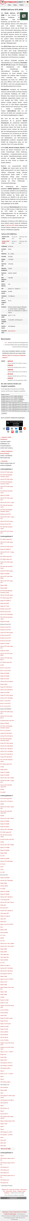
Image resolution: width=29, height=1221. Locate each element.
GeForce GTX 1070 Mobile (6, 751)
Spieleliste (3, 461)
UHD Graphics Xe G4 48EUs (7, 1100)
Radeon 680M (3, 951)
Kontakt (24, 1212)
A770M (2, 665)
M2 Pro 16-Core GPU (5, 703)
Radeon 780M (3, 929)
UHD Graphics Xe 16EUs (6, 1132)
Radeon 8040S (3, 769)
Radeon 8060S (3, 588)
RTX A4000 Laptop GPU (6, 598)
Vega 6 (2, 1111)
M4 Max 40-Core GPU (5, 524)
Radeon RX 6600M (4, 676)
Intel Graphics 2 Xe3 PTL (6, 1062)
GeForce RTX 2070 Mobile (6, 681)
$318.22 (10, 374)
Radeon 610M (3, 1123)
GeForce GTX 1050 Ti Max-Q (7, 946)
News (15, 5)
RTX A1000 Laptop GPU (6, 798)
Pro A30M (2, 888)
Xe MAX (2, 997)
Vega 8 (2, 1079)
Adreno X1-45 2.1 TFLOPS (6, 1051)
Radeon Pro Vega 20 (5, 916)
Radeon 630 (3, 1054)
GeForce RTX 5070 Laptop (6, 521)
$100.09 (10, 378)
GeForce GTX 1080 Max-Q (6, 748)
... (27, 5)
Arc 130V (2, 940)
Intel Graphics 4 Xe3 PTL (6, 973)
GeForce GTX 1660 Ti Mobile (7, 778)
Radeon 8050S (3, 684)
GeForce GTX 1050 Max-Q (6, 971)
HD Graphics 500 (4, 1182)
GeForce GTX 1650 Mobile (6, 880)
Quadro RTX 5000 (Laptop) (6, 632)
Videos (21, 5)
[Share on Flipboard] (12, 431)
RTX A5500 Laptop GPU (6, 539)
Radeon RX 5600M (4, 775)
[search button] (23, 2)
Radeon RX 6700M (4, 621)
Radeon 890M (3, 853)
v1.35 (2, 414)
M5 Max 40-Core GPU (5, 514)
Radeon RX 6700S (4, 678)
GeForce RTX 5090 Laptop (6, 472)
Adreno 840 (3, 905)
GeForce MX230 (4, 1087)
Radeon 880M (3, 883)
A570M (2, 789)
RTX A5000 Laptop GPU (6, 559)
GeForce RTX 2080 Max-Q (6, 689)
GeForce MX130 (4, 1103)
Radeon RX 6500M (4, 824)
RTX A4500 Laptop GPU (6, 556)
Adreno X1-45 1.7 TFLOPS (6, 1073)
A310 (1, 927)
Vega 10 (2, 1071)
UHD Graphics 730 (4, 1108)
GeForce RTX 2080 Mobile (6, 614)
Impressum (5, 1212)
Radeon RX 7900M (4, 495)
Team (11, 1212)
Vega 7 (2, 1093)
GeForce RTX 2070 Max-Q (6, 736)
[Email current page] (20, 431)
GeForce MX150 (4, 1037)
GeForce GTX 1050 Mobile (6, 968)
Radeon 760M (3, 976)
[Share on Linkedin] (16, 431)
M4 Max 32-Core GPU (5, 627)
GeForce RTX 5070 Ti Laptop (7, 502)
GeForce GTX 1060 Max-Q (6, 897)
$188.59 (10, 365)
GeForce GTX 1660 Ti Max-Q (7, 818)
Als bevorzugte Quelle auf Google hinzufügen (16, 423)
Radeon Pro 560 (4, 1002)
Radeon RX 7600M (4, 643)
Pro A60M (2, 792)
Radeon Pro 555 (4, 1029)
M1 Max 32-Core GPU (5, 635)
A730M (2, 767)
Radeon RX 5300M (4, 894)
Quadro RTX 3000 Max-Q (6, 757)
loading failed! (4, 1198)
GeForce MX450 (4, 960)
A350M (2, 938)
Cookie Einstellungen (10, 1214)
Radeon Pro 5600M (4, 772)
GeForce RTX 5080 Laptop (6, 479)
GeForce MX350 (4, 1012)
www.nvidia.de (11, 331)
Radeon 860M (3, 949)
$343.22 (10, 361)
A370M (2, 842)
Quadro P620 (3, 1015)
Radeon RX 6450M (4, 858)
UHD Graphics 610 (4, 1172)
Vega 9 (2, 1076)
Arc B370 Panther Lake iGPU (7, 839)
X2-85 (1, 869)
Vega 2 (2, 1155)
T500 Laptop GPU (4, 957)
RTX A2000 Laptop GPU (6, 764)
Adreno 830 (3, 919)
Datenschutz (17, 1212)
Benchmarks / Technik (11, 1191)
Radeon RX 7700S (4, 606)
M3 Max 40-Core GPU (5, 609)
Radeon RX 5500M (4, 850)
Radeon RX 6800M (4, 573)
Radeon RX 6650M (4, 673)
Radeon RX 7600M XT (5, 600)
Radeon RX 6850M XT (5, 549)
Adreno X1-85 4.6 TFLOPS (6, 924)
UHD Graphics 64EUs (5, 1068)
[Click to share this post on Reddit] (24, 428)
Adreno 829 (3, 921)
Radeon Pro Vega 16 (5, 965)
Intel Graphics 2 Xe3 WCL (6, 1065)
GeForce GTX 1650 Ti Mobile (7, 844)
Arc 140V (2, 872)
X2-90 (1, 866)
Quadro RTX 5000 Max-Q (6, 687)
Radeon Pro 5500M (4, 847)
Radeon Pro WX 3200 (5, 1023)
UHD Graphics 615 (4, 1170)
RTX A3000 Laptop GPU (6, 662)
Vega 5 (2, 1129)
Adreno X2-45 (3, 982)
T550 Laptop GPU (4, 954)
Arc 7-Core (2, 935)
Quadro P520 (3, 1057)
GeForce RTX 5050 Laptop (6, 595)
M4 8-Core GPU (4, 908)
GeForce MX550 (4, 932)
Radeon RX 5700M (4, 692)
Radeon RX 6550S (4, 826)
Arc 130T (2, 962)
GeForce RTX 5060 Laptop (6, 546)
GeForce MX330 (4, 1034)
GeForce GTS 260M (5, 1148)
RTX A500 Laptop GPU (5, 832)
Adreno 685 (3, 1143)
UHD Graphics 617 (4, 1167)
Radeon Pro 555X (4, 1026)
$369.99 (10, 370)
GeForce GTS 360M (12, 225)
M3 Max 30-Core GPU (5, 629)
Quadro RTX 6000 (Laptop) (6, 571)
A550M (2, 804)
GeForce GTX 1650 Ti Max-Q (7, 902)
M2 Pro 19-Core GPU (5, 670)
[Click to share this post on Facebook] (7, 428)
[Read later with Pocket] (8, 431)
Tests (9, 5)
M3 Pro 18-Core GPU (5, 668)
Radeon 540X (3, 1060)
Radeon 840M (3, 984)
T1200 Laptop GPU (4, 899)
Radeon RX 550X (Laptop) (6, 1018)
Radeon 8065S (3, 585)
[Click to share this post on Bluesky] (16, 428)
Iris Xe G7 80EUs (4, 1040)
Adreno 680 (3, 1145)
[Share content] (4, 429)
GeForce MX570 (4, 886)
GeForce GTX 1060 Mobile (6, 829)
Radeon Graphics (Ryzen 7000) (7, 1121)
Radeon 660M (3, 994)
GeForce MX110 (4, 1114)
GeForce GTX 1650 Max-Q (6, 910)
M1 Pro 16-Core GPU (5, 706)
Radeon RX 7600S (4, 650)
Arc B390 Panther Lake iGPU (7, 720)
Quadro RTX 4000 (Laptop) (6, 695)
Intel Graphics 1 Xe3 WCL (6, 1134)
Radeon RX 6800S (4, 603)
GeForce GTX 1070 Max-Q (6, 801)
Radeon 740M (3, 992)
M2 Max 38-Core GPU (5, 611)
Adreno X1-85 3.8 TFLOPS (6, 979)
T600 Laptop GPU (4, 913)
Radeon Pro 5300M (4, 891)
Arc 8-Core (2, 864)
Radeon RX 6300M (4, 877)
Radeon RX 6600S (4, 723)
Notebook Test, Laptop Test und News (10, 1189)
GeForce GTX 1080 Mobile (6, 698)
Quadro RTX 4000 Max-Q (6, 733)
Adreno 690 (3, 1140)
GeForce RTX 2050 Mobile (6, 861)
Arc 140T (2, 855)
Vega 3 (2, 1137)
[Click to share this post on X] (20, 428)
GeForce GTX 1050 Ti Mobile (7, 943)
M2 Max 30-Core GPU (5, 638)
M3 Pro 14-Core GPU (5, 700)
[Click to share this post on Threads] (11, 428)
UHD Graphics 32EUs (5, 1082)
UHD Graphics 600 (4, 1180)
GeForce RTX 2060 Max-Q (6, 754)
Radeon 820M (3, 1090)
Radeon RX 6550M (4, 821)
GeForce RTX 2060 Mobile (6, 746)
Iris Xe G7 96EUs (4, 1010)
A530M (2, 815)
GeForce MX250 (4, 1032)
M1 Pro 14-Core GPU (5, 730)
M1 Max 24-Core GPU (5, 640)
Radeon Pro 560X (4, 1000)
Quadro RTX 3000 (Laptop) (6, 743)
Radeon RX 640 (4, 1021)
